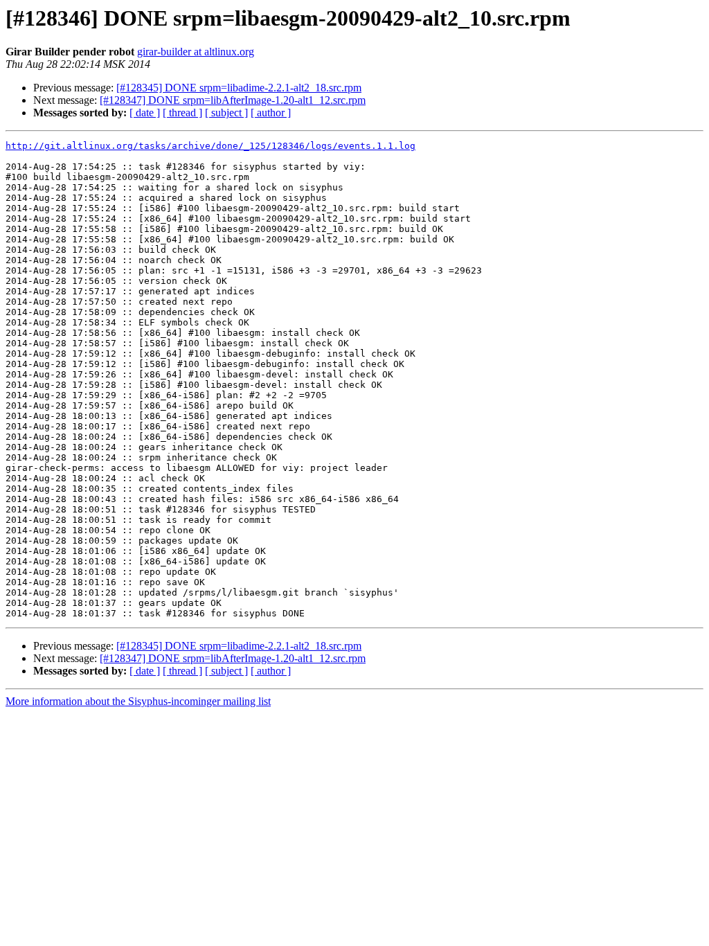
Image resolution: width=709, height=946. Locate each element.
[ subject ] (226, 112)
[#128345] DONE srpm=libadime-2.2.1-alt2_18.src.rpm (238, 87)
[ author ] (271, 112)
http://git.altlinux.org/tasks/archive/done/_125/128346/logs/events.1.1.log (210, 146)
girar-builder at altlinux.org (195, 51)
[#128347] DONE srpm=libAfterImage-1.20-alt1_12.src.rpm (233, 100)
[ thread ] (182, 112)
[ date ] (144, 112)
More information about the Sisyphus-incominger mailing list (138, 701)
